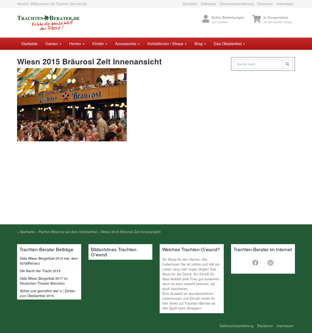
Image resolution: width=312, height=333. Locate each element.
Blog (199, 43)
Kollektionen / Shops (165, 43)
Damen (52, 43)
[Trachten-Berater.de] (61, 22)
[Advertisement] (156, 188)
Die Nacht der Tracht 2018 (40, 270)
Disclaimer (265, 3)
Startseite (190, 3)
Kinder (98, 43)
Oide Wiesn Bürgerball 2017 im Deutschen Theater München (44, 281)
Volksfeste (208, 3)
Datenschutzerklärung (237, 3)
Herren (75, 43)
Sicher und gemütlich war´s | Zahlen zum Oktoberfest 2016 (47, 293)
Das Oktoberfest (228, 43)
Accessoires (126, 43)
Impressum (285, 3)
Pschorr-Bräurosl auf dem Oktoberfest (68, 231)
